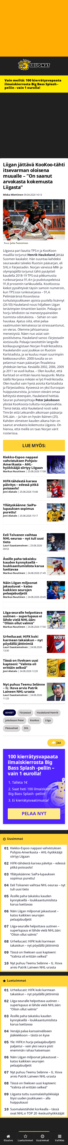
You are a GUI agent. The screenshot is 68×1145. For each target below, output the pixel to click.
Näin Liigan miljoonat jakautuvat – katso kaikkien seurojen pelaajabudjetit (20, 588)
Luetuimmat (16, 980)
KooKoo (34, 720)
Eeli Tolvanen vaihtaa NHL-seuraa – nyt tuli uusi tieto (23, 538)
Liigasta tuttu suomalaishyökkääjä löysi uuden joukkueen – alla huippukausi (34, 1098)
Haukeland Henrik (47, 712)
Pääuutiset (11, 728)
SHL (26, 728)
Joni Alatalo (10, 491)
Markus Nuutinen (14, 471)
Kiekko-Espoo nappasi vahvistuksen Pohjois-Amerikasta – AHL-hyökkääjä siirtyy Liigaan (23, 462)
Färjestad (25, 712)
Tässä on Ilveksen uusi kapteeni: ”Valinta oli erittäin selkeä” (20, 664)
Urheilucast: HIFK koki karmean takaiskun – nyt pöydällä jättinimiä (23, 640)
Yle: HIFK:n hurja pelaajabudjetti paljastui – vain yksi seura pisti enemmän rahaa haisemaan (33, 1046)
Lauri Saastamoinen (15, 545)
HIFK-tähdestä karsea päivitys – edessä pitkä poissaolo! (21, 484)
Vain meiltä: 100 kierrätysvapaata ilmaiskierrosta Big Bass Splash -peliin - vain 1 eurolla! (33, 84)
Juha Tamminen (19, 243)
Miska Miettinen (13, 194)
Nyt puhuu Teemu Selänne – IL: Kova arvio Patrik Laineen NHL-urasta (24, 687)
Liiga (48, 720)
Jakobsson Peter (14, 720)
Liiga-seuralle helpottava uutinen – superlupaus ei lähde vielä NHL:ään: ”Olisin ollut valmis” (22, 617)
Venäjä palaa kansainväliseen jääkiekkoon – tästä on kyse (31, 1033)
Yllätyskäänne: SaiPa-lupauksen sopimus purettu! (20, 508)
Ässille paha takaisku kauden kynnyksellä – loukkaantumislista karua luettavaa (23, 564)
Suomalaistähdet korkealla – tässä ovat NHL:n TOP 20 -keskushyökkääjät (37, 1111)
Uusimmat (15, 839)
